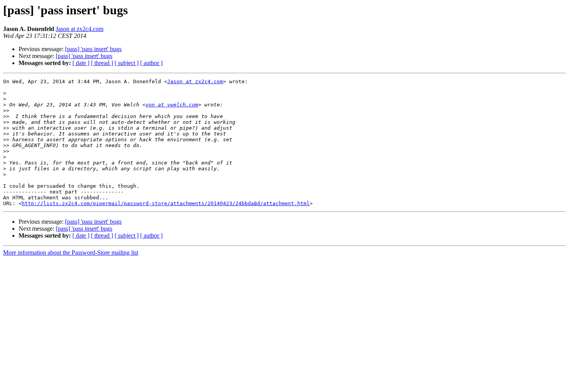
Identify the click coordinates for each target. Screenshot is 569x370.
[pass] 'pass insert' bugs (93, 49)
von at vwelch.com (172, 105)
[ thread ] (102, 63)
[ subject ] (127, 63)
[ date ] (80, 63)
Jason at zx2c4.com (79, 29)
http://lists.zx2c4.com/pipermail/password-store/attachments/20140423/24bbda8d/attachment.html (166, 203)
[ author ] (151, 63)
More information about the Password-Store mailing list (70, 252)
